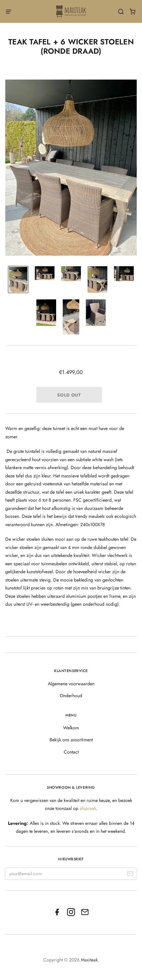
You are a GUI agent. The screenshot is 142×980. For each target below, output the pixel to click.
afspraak (88, 808)
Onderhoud (71, 695)
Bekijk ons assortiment (71, 739)
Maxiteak (89, 959)
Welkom (71, 727)
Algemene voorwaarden (71, 683)
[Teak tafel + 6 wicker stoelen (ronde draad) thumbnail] (18, 279)
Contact (71, 752)
